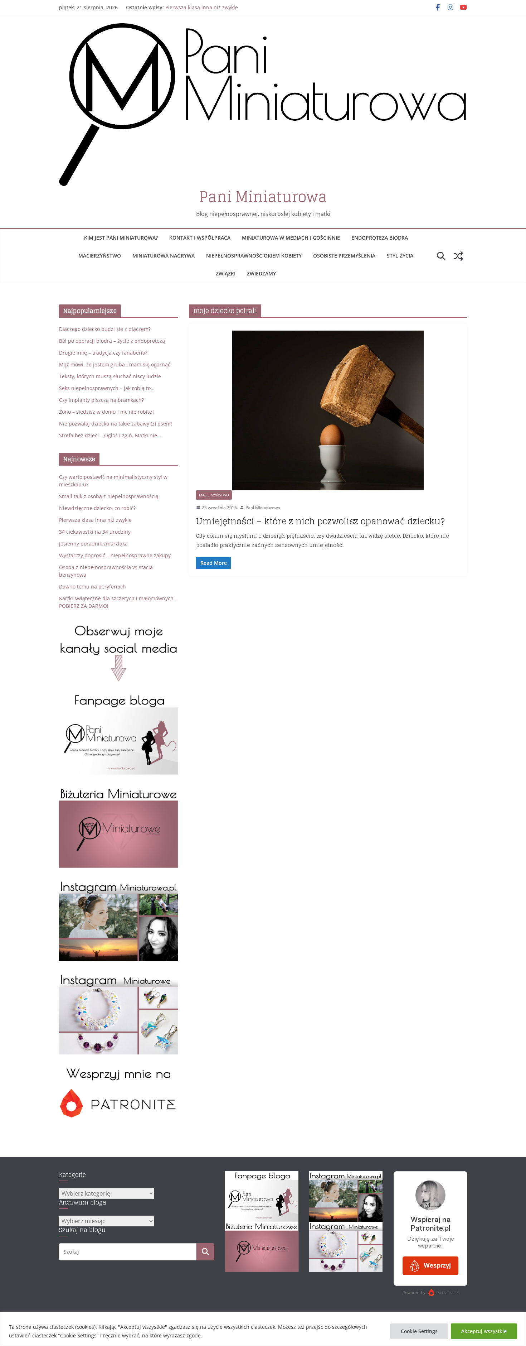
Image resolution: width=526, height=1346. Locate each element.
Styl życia (400, 255)
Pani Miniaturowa (263, 197)
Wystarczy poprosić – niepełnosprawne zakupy (115, 555)
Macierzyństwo (99, 255)
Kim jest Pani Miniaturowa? (121, 237)
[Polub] (118, 697)
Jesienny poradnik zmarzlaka (93, 543)
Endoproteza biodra (379, 237)
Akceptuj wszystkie (484, 1331)
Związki (225, 273)
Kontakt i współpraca (199, 237)
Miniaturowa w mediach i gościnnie (291, 237)
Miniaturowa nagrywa (163, 255)
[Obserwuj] (118, 883)
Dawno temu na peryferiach (92, 586)
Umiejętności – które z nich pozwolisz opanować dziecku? (320, 521)
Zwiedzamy (261, 273)
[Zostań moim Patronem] (118, 1070)
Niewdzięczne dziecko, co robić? (97, 508)
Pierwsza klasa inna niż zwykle (201, 7)
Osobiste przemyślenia (344, 255)
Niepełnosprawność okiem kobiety (254, 255)
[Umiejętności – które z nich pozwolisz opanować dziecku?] (328, 410)
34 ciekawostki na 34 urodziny (95, 531)
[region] (263, 1329)
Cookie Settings (419, 1331)
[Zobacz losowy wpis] (458, 256)
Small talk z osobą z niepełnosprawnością (109, 496)
